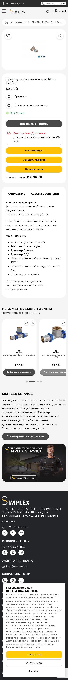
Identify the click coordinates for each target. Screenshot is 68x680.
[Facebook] (13, 580)
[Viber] (5, 533)
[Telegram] (21, 533)
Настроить (34, 671)
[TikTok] (21, 580)
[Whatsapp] (13, 533)
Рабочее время (13, 3)
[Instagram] (5, 580)
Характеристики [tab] (45, 194)
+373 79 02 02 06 (54, 3)
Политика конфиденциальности (23, 647)
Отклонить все (34, 662)
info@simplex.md (17, 566)
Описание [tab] (16, 194)
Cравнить (20, 96)
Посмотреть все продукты (19, 312)
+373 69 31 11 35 (15, 546)
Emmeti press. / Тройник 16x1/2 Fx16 (19, 356)
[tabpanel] (34, 245)
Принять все (34, 654)
